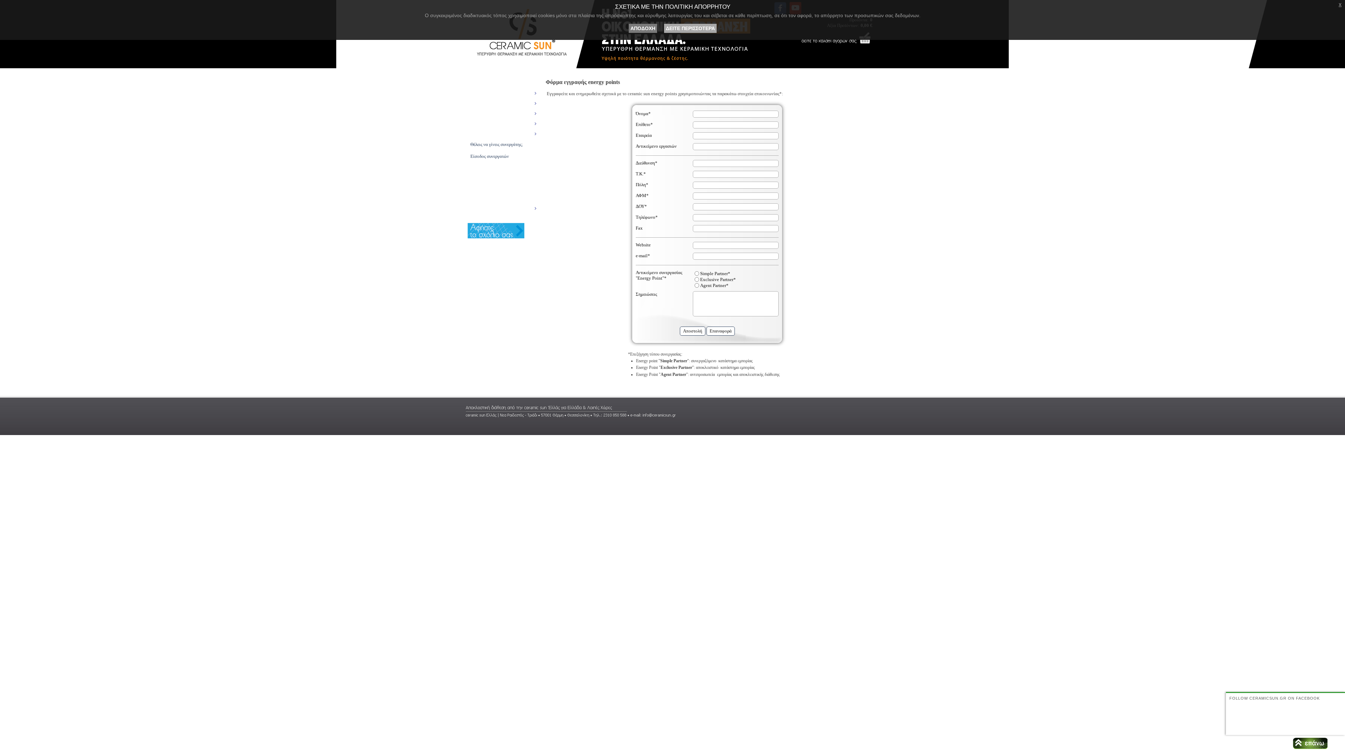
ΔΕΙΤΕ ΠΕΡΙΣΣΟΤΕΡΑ (690, 28)
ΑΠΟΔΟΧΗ (642, 28)
